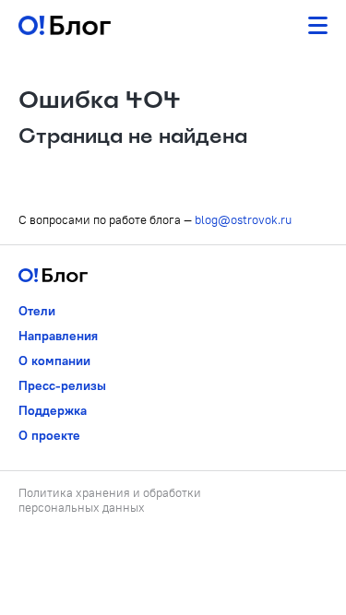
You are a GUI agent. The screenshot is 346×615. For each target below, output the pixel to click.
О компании (54, 360)
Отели (36, 310)
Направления (58, 335)
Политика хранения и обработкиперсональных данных (109, 499)
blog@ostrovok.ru (243, 219)
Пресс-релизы (62, 385)
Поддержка (52, 410)
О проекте (49, 435)
